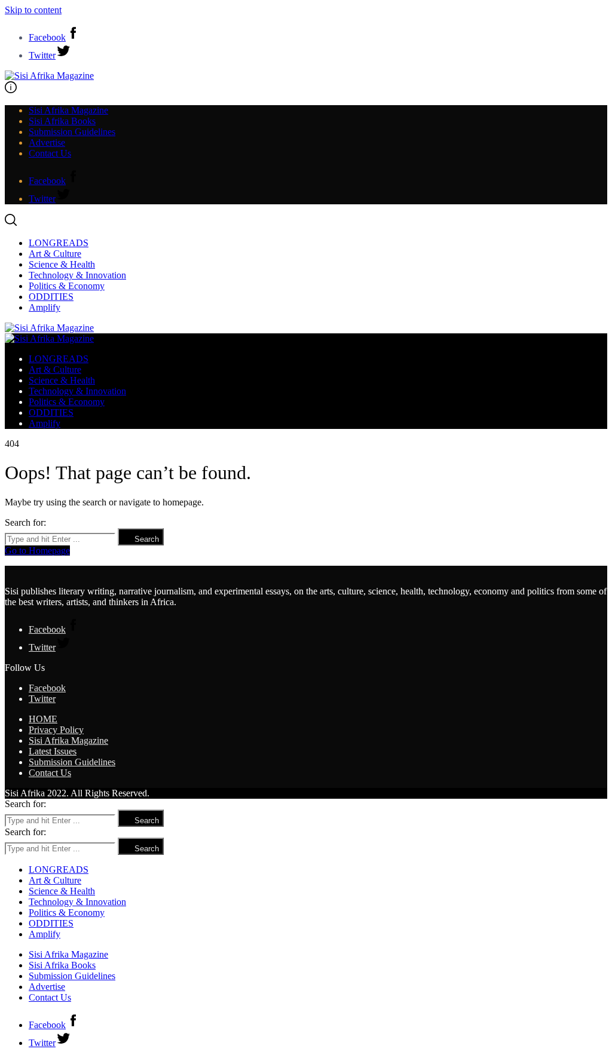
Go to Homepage (37, 550)
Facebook (47, 688)
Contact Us (50, 153)
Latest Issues (52, 751)
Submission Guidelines (72, 132)
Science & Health (62, 264)
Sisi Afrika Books (62, 121)
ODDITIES (51, 297)
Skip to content (33, 10)
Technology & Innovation (77, 275)
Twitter (42, 699)
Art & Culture (55, 254)
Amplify (44, 307)
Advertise (47, 142)
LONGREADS (58, 243)
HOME (43, 719)
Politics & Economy (67, 286)
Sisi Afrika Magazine (68, 110)
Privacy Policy (56, 730)
